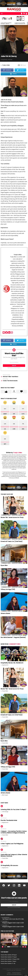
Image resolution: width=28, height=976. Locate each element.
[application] (14, 940)
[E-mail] (4, 333)
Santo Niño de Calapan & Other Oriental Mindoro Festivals (14, 855)
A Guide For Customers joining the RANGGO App (20, 23)
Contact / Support (16, 972)
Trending (2, 815)
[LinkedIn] (9, 333)
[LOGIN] (26, 13)
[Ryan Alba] (14, 554)
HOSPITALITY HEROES (17, 515)
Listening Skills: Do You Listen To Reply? (13, 809)
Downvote (21, 391)
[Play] (2, 946)
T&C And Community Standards (14, 974)
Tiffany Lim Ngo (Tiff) (8, 589)
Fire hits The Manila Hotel (9, 820)
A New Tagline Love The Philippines (12, 844)
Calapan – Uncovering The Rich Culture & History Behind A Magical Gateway (14, 832)
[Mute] (23, 946)
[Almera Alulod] (14, 602)
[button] (14, 941)
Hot (2, 806)
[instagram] (12, 333)
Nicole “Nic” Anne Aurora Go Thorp (12, 517)
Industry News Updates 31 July (8, 963)
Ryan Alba (4, 565)
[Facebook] (6, 333)
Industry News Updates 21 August (9, 957)
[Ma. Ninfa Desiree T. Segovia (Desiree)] (14, 626)
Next (27, 20)
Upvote (6, 391)
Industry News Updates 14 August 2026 (10, 959)
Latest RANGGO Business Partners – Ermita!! (6, 23)
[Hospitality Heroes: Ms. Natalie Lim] (14, 653)
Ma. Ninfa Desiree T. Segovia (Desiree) (13, 637)
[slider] (12, 946)
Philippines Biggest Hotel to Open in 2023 (13, 923)
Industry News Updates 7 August (8, 961)
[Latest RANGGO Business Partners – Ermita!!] (7, 18)
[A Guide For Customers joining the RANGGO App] (21, 18)
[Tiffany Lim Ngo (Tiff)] (14, 578)
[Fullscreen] (25, 946)
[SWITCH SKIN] (21, 13)
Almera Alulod (5, 613)
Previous (0, 20)
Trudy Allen (4, 921)
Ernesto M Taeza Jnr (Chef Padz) (11, 541)
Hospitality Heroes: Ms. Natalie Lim (12, 663)
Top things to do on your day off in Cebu (13, 919)
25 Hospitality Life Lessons (9, 865)
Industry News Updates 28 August (9, 954)
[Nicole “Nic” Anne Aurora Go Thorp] (14, 506)
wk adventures (5, 917)
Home (9, 972)
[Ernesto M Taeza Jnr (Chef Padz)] (14, 530)
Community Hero (5, 515)
